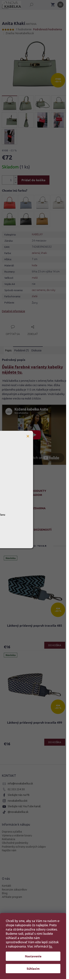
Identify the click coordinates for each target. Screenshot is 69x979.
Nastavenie (33, 956)
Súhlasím (33, 968)
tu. (51, 946)
